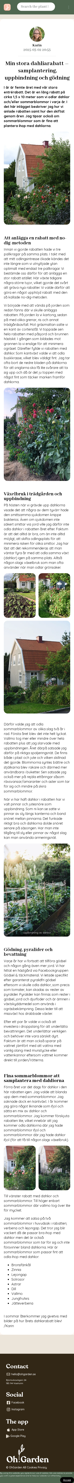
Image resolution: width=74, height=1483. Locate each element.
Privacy (42, 1467)
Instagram (18, 1409)
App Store (18, 1429)
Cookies (32, 1467)
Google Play (18, 1436)
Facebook (18, 1402)
